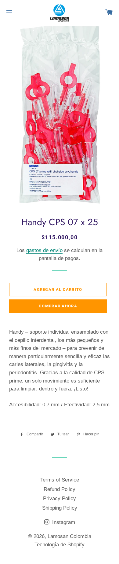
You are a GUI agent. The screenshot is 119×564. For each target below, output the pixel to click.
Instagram (63, 522)
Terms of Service (59, 480)
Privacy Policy (59, 498)
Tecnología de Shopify (59, 545)
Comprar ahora (58, 306)
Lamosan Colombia (69, 536)
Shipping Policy (59, 508)
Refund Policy (59, 489)
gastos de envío (44, 250)
